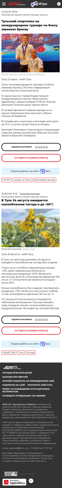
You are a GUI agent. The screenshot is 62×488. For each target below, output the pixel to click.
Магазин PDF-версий (15, 377)
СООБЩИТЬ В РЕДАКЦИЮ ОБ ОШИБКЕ (23, 395)
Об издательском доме (17, 372)
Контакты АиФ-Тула (40, 385)
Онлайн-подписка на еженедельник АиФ (28, 381)
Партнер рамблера (27, 474)
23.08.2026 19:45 (9, 193)
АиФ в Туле (29, 249)
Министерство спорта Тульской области (23, 74)
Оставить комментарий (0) (31, 158)
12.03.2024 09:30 (9, 11)
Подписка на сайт (13, 385)
